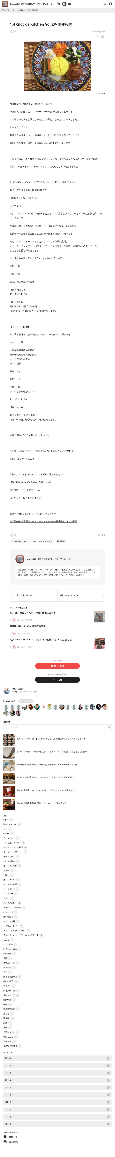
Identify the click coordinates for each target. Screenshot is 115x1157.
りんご (7, 939)
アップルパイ (10, 838)
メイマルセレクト (12, 926)
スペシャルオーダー (13, 907)
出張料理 (8, 953)
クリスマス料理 (11, 884)
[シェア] (110, 4)
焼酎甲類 (8, 999)
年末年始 (8, 967)
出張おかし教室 (11, 949)
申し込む (57, 679)
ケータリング (10, 889)
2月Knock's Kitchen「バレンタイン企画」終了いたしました (41, 639)
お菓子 (7, 870)
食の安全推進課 (11, 1046)
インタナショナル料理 (14, 847)
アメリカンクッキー (13, 842)
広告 (7, 972)
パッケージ (9, 912)
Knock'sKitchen (19, 541)
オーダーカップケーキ (14, 852)
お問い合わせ (57, 666)
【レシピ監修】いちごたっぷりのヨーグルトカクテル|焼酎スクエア (46, 790)
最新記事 (6, 722)
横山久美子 (10, 981)
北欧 (7, 958)
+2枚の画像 (100, 93)
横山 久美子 (17, 688)
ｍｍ (7, 829)
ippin (7, 819)
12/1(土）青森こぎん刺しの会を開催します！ (33, 612)
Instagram (13, 1141)
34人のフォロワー (10, 701)
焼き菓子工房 (10, 990)
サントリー (9, 893)
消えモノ (8, 986)
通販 (7, 1027)
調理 (7, 1023)
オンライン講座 (11, 865)
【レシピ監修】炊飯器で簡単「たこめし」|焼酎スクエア (41, 803)
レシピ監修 (9, 944)
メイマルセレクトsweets (16, 930)
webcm (8, 833)
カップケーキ (10, 879)
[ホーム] (58, 4)
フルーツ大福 (10, 921)
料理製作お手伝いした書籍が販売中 (28, 626)
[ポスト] (105, 4)
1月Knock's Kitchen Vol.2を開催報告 (41, 24)
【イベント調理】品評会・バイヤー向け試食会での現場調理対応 (44, 777)
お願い (7, 875)
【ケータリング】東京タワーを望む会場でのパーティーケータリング (46, 764)
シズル (7, 898)
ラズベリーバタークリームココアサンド (22, 935)
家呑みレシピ (10, 962)
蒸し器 (7, 1013)
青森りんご (9, 1036)
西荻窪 (8, 1018)
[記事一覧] (64, 4)
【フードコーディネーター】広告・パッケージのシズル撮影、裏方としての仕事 (51, 751)
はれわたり (9, 916)
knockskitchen (11, 824)
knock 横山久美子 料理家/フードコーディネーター (32, 4)
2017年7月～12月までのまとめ (25, 497)
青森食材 (8, 1041)
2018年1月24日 (98, 31)
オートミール (10, 856)
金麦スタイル (10, 1032)
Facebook (12, 1136)
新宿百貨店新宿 (11, 976)
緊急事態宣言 (10, 1009)
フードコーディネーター (41, 541)
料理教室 (61, 541)
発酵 (7, 1004)
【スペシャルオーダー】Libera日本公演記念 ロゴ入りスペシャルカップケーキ (51, 738)
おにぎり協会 (10, 861)
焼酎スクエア (10, 995)
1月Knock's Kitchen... (25, 595)
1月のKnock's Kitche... (70, 595)
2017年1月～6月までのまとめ (25, 490)
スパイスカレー (11, 902)
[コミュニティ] (70, 4)
